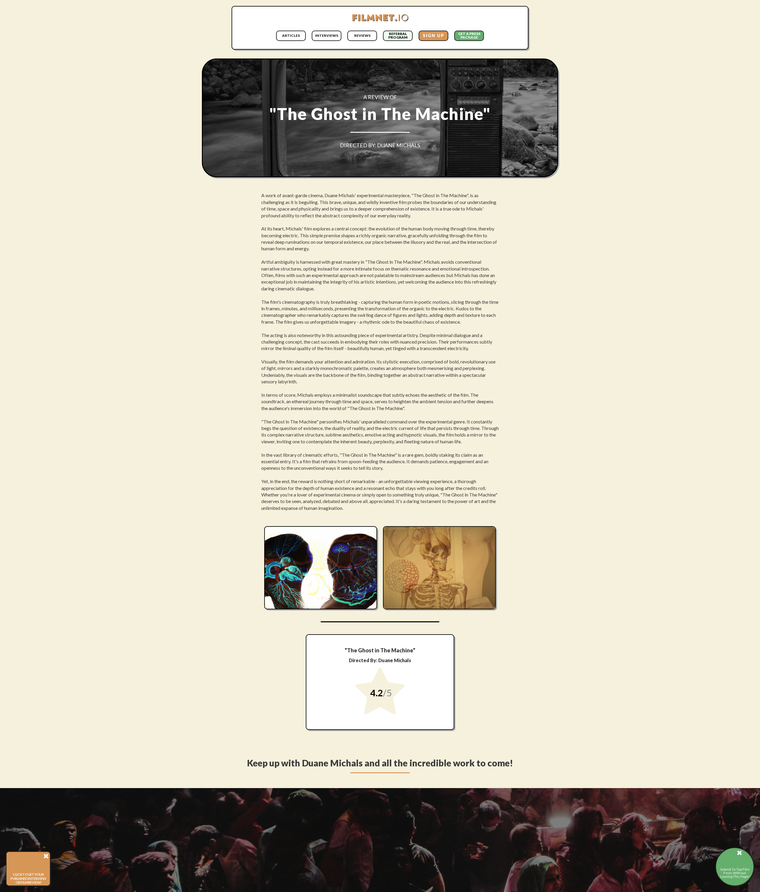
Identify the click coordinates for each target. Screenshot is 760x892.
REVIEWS (362, 35)
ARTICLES (291, 35)
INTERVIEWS (326, 35)
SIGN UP (433, 35)
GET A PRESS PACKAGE (469, 35)
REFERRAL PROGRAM (398, 35)
